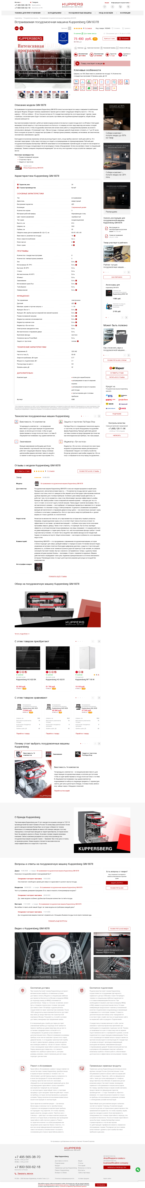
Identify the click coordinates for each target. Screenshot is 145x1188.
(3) (98, 675)
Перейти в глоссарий (62, 791)
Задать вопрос (117, 883)
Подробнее (117, 414)
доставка (82, 55)
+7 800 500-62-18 (22, 8)
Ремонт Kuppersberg (62, 1170)
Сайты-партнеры (84, 1172)
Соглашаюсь (101, 1185)
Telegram (35, 2)
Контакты (81, 1170)
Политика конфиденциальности (64, 1178)
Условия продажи (83, 1178)
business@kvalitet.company (115, 1163)
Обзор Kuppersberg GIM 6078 (33, 168)
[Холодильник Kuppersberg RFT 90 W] (87, 658)
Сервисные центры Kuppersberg (66, 1168)
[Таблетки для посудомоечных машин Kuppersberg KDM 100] (109, 293)
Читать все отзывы (117, 377)
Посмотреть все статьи (116, 360)
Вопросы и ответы (84, 1168)
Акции (107, 2)
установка (98, 55)
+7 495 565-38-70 (22, 5)
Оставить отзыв (117, 373)
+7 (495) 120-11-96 (117, 428)
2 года (112, 55)
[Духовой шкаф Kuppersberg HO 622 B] (57, 658)
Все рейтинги (117, 277)
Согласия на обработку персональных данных (73, 1186)
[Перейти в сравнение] (113, 7)
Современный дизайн (79, 207)
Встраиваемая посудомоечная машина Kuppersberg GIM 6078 (58, 871)
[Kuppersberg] (72, 5)
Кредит (57, 1165)
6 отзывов (88, 28)
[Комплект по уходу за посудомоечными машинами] (109, 306)
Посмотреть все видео (119, 929)
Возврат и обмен (61, 1172)
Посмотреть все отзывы (89, 471)
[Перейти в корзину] (120, 7)
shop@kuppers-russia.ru (114, 1158)
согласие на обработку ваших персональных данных (53, 1185)
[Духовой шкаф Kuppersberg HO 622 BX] (28, 658)
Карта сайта (107, 1178)
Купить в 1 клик (109, 38)
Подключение (59, 1163)
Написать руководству (117, 1167)
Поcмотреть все (116, 888)
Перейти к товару (23, 733)
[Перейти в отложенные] (105, 7)
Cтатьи (80, 1163)
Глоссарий (81, 1165)
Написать (117, 435)
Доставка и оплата (61, 1161)
